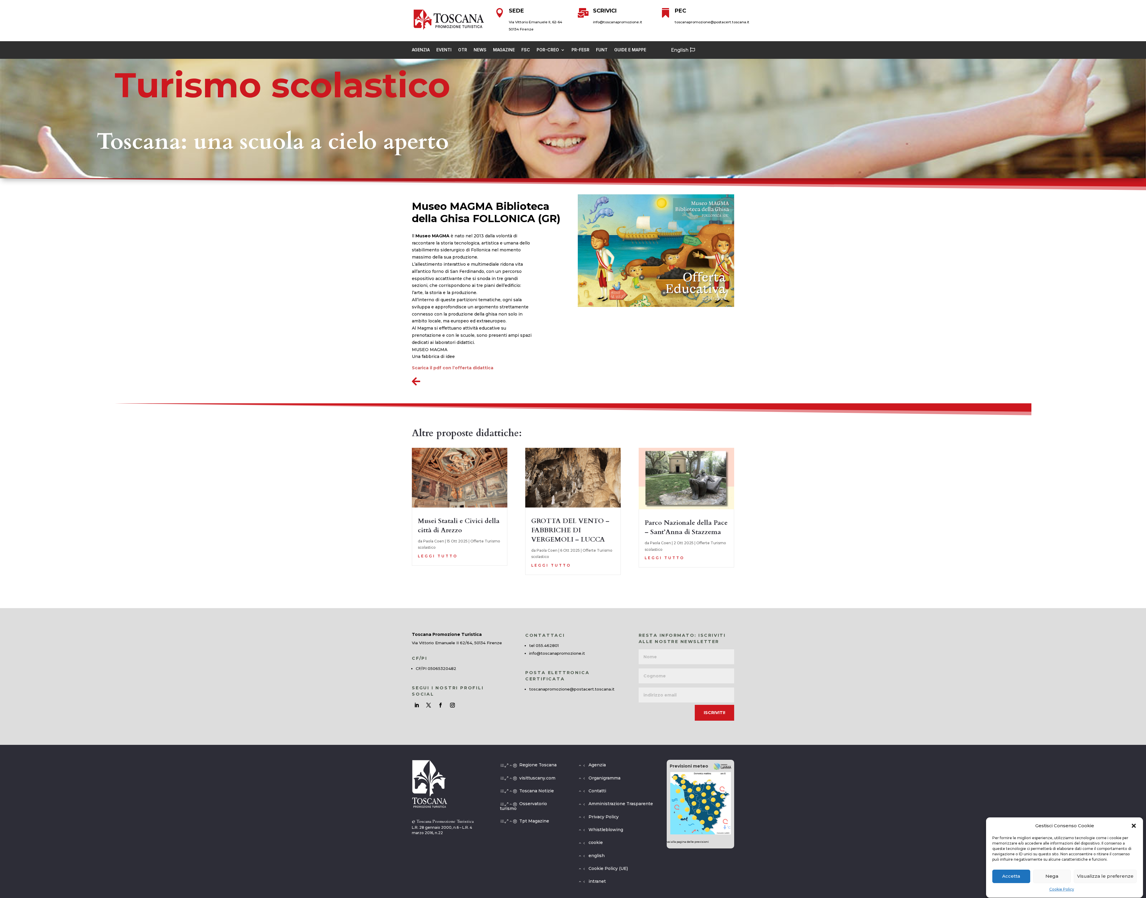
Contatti (597, 791)
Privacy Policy (604, 816)
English (679, 50)
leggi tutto (438, 556)
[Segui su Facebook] (440, 705)
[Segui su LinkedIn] (416, 705)
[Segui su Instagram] (452, 705)
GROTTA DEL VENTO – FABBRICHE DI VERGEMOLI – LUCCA (570, 530)
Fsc (525, 50)
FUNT (602, 50)
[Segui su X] (428, 705)
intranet (597, 881)
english (597, 855)
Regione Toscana (538, 765)
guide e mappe (630, 50)
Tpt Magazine (534, 821)
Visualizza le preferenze (1105, 876)
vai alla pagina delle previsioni (688, 841)
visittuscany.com (537, 778)
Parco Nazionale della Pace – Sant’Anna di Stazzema (686, 527)
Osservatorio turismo (523, 806)
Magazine (504, 50)
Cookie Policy (1061, 889)
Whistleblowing (606, 829)
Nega (1051, 876)
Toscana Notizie (536, 791)
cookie (596, 842)
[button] (1134, 826)
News (480, 50)
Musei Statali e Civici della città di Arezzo (459, 525)
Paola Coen (433, 541)
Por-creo (548, 50)
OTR (462, 50)
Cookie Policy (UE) (608, 868)
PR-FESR (580, 50)
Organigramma (604, 778)
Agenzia (421, 50)
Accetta (1011, 876)
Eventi (444, 50)
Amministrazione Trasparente (621, 803)
